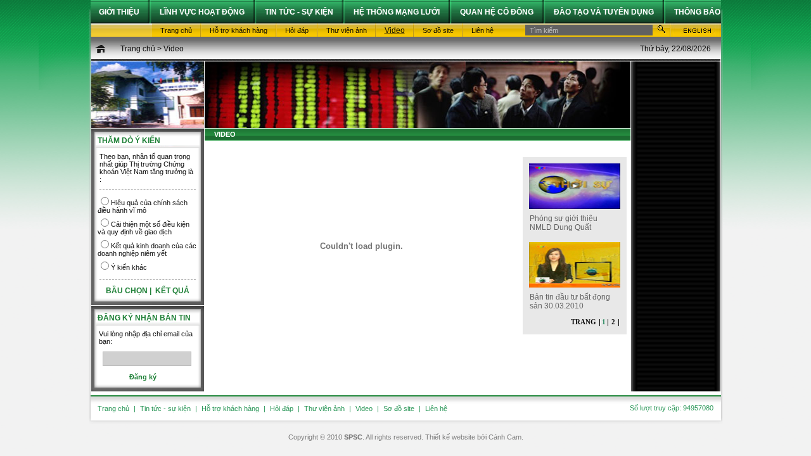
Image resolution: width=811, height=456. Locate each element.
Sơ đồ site (398, 408)
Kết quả (172, 290)
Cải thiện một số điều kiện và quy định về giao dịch (143, 228)
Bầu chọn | (129, 290)
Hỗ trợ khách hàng (230, 408)
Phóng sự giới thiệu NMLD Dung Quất (563, 223)
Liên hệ (436, 408)
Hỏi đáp (281, 408)
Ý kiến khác (129, 267)
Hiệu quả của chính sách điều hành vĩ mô (143, 206)
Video (173, 48)
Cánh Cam (505, 437)
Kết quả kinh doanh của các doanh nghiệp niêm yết (147, 249)
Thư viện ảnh (324, 408)
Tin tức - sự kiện (165, 408)
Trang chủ (137, 48)
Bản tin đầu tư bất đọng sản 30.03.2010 (570, 301)
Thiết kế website (450, 437)
